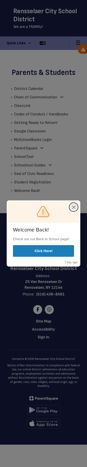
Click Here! (44, 250)
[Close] (73, 207)
